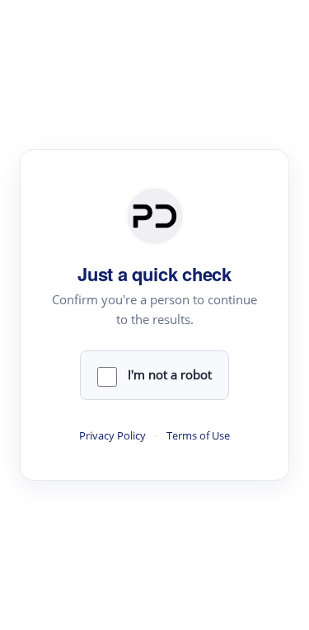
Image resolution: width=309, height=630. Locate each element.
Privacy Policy (112, 436)
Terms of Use (198, 436)
